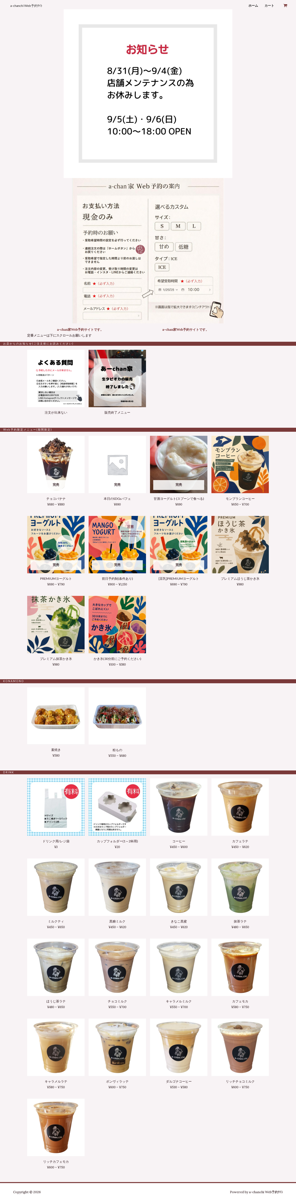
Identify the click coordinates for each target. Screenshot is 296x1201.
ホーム (253, 5)
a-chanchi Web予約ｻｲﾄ (26, 5)
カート (269, 5)
